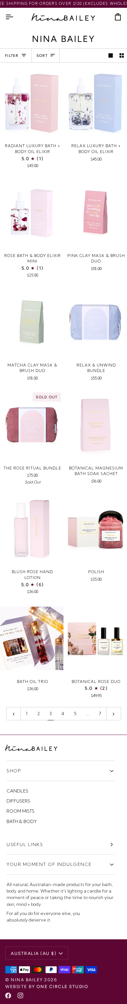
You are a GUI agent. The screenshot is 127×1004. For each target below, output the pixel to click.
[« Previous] (13, 713)
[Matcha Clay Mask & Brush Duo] (32, 322)
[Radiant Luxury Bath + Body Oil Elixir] (32, 103)
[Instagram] (20, 995)
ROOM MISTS (21, 811)
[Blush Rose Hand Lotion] (32, 529)
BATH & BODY (22, 821)
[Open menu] (15, 17)
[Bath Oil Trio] (32, 638)
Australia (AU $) (33, 953)
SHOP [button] (14, 770)
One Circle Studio (62, 986)
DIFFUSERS (18, 801)
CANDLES (17, 790)
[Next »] (113, 713)
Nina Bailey (27, 979)
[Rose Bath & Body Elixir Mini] (32, 212)
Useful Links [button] (25, 844)
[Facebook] (8, 995)
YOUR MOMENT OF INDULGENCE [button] (49, 864)
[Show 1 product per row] (110, 56)
